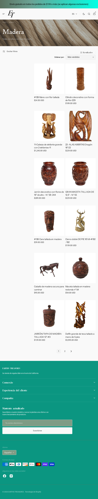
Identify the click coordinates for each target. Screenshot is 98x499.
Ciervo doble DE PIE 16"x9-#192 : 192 (80, 241)
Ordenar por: (59, 57)
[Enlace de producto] (49, 84)
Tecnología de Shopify (33, 492)
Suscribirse (37, 430)
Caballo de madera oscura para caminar (49, 288)
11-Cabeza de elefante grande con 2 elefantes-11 (48, 146)
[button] (3, 14)
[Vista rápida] (40, 87)
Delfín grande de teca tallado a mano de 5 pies (79, 335)
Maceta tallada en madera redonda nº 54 (77, 288)
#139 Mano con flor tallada (46, 97)
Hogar (4, 22)
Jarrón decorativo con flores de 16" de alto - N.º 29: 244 (49, 193)
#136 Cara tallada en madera (47, 239)
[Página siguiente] (71, 351)
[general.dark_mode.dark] (83, 14)
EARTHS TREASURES (16, 492)
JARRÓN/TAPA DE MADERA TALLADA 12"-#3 (47, 335)
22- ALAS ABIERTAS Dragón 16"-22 (78, 146)
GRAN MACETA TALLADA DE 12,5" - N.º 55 (79, 193)
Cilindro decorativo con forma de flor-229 (79, 99)
